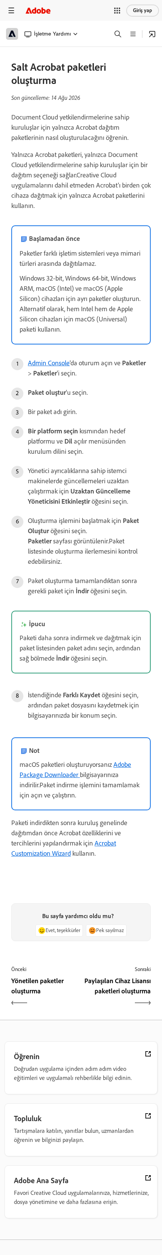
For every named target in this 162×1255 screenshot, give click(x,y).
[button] (117, 11)
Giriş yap (142, 10)
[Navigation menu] (11, 10)
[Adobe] (38, 10)
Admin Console (49, 363)
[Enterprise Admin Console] (152, 34)
